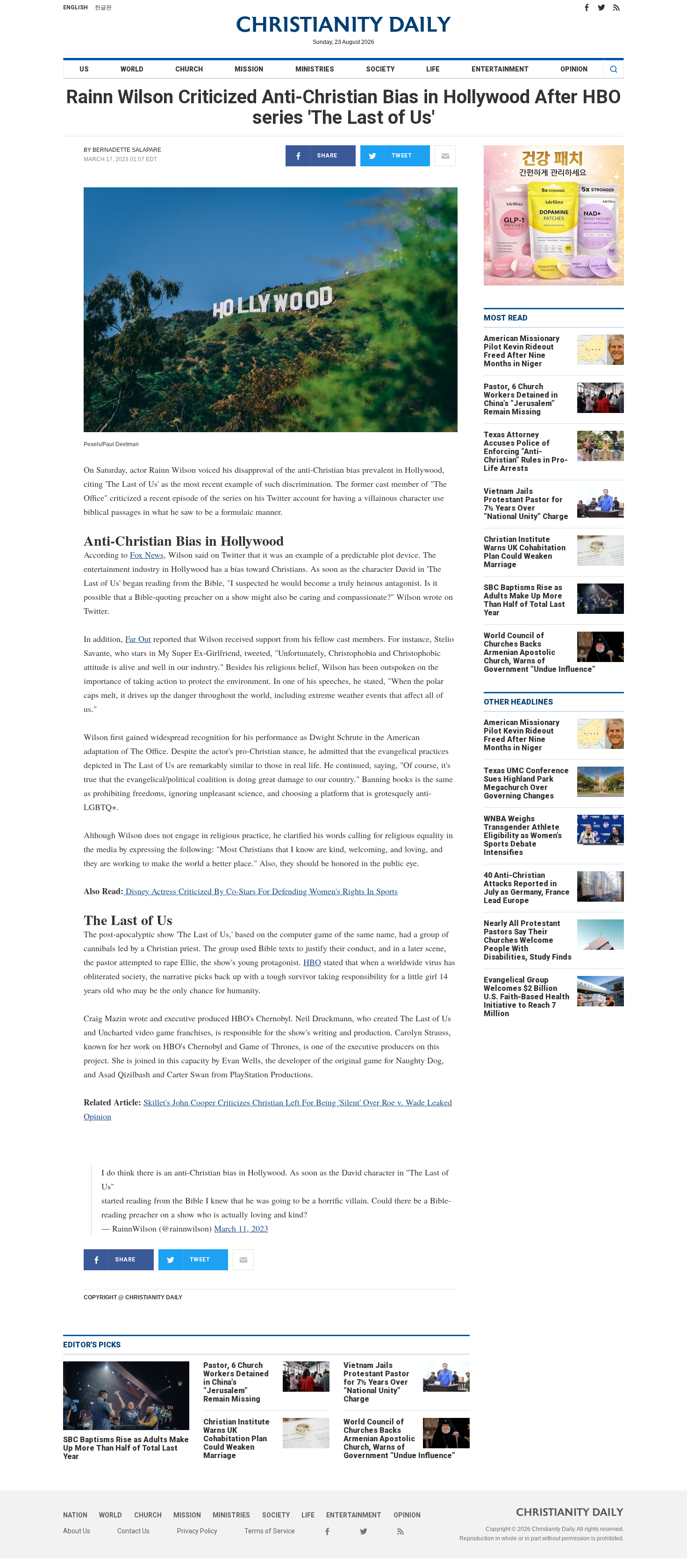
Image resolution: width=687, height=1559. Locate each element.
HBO (312, 962)
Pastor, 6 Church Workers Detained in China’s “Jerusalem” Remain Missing (236, 1382)
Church (189, 69)
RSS (616, 7)
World (132, 69)
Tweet (402, 155)
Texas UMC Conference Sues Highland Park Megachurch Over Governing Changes (526, 783)
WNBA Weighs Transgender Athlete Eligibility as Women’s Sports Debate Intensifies (523, 835)
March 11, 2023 (241, 1228)
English (75, 7)
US (84, 69)
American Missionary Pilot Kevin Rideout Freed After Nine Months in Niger (521, 351)
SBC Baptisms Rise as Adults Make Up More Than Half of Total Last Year (126, 1448)
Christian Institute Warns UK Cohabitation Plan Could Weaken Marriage (236, 1438)
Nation (75, 1515)
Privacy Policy (197, 1531)
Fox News (147, 554)
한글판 (103, 7)
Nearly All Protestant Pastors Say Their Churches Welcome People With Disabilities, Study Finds (528, 940)
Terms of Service (269, 1531)
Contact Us (133, 1531)
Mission (249, 69)
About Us (76, 1531)
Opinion (573, 69)
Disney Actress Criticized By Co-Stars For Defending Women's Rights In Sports (260, 891)
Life (433, 69)
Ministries (314, 69)
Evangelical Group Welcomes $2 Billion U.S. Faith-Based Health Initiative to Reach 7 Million (526, 996)
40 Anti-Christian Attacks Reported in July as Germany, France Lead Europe (527, 888)
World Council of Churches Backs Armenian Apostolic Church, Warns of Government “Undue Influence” (399, 1438)
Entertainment (500, 69)
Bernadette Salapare (127, 150)
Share (327, 155)
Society (380, 69)
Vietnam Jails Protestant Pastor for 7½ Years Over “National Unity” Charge (376, 1382)
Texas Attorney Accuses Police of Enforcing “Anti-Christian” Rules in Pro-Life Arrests (526, 451)
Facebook (586, 7)
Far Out (138, 638)
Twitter (601, 7)
